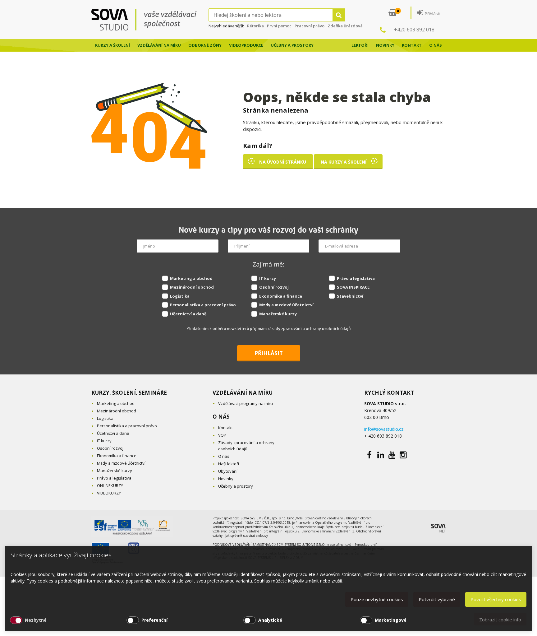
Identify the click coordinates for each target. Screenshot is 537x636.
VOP (222, 435)
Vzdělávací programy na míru (245, 403)
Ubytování (227, 471)
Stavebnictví (350, 296)
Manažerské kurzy (278, 314)
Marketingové (390, 620)
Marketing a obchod (191, 278)
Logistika (180, 296)
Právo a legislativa (356, 278)
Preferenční (154, 620)
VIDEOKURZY (109, 493)
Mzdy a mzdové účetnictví (286, 305)
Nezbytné (36, 620)
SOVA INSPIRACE (353, 287)
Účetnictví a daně (188, 314)
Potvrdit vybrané (437, 599)
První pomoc (279, 26)
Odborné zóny (205, 45)
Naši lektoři (228, 464)
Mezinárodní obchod (192, 287)
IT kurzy (267, 278)
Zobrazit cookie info (500, 619)
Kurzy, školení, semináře (129, 392)
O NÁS (221, 416)
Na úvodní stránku (282, 162)
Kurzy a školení (112, 45)
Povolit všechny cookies (495, 599)
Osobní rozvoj (274, 287)
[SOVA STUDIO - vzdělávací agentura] (150, 19)
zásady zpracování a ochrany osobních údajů (309, 328)
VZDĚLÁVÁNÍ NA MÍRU (243, 392)
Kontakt (412, 45)
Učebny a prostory (292, 45)
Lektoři (360, 45)
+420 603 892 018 (414, 29)
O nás (435, 45)
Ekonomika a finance (280, 296)
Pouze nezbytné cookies (377, 599)
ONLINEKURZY (110, 485)
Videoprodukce (246, 45)
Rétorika (255, 26)
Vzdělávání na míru (159, 45)
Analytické (270, 620)
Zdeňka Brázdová (345, 26)
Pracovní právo (309, 26)
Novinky (385, 45)
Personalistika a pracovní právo (203, 305)
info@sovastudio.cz (383, 429)
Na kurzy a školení (343, 162)
